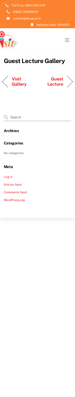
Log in (8, 176)
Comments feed (15, 192)
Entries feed (12, 184)
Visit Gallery (19, 81)
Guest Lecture (51, 81)
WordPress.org (14, 200)
